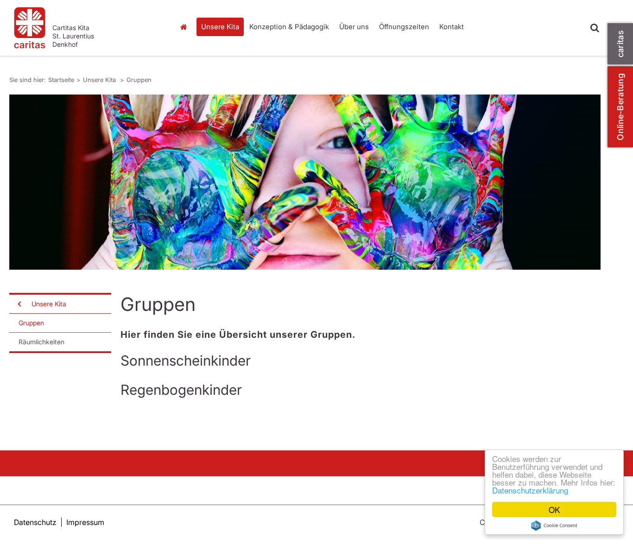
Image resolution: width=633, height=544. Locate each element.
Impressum (85, 522)
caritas (620, 43)
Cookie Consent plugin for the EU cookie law (554, 525)
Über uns (354, 26)
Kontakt (451, 26)
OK (554, 509)
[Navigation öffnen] (18, 304)
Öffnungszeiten (404, 26)
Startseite (186, 27)
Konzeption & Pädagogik (289, 26)
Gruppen (139, 79)
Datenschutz (35, 522)
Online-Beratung (620, 106)
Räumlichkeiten (41, 342)
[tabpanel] (305, 182)
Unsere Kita (220, 26)
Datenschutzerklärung (530, 490)
